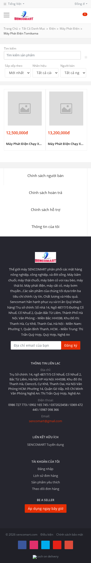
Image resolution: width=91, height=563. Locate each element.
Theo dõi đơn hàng (45, 489)
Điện (52, 28)
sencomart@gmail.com (45, 421)
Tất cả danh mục (33, 28)
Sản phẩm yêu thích (45, 482)
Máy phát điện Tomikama (21, 33)
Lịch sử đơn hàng (45, 475)
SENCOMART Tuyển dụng (45, 444)
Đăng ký (70, 345)
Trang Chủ (11, 28)
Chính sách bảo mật (69, 534)
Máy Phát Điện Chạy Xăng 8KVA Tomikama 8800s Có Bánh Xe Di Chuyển (66, 144)
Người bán (67, 66)
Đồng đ (80, 4)
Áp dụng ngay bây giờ (45, 508)
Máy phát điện (69, 28)
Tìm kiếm (10, 48)
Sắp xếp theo (13, 66)
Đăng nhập (45, 469)
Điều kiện (47, 534)
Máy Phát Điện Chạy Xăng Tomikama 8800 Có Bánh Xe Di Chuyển (24, 144)
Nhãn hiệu (39, 66)
